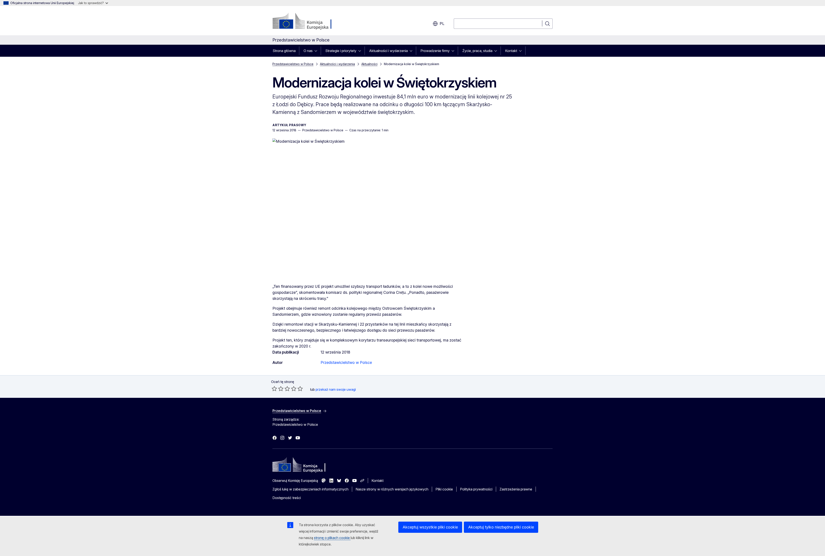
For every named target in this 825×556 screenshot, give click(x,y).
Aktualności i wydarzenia (388, 51)
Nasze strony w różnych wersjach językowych (392, 489)
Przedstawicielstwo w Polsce (292, 64)
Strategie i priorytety (340, 51)
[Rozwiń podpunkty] (317, 51)
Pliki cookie (444, 489)
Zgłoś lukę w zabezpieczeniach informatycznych (310, 489)
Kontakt (511, 51)
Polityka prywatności (476, 489)
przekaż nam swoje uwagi (336, 389)
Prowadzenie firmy (435, 51)
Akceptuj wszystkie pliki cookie (430, 527)
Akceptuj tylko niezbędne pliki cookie (501, 527)
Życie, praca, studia (477, 51)
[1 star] (274, 388)
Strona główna (284, 51)
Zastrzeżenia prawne (516, 489)
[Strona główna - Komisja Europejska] (307, 21)
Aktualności (369, 64)
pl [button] (442, 23)
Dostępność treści (286, 498)
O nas (308, 51)
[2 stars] (277, 388)
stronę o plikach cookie (332, 538)
